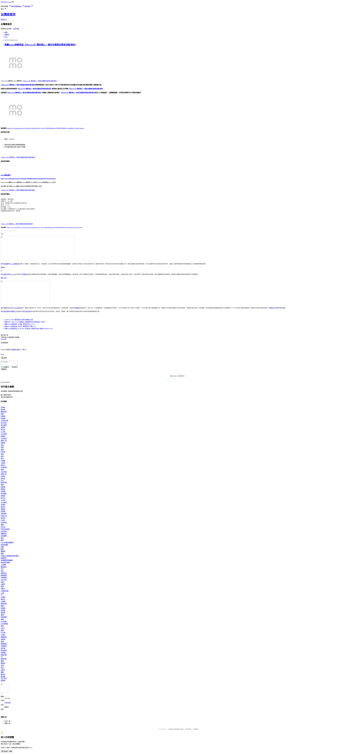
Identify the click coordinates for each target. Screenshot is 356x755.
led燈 (2, 593)
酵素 (2, 524)
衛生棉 (6, 311)
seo (2, 656)
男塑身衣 (25, 274)
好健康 (3, 511)
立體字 (3, 584)
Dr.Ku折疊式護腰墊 (7, 542)
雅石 (2, 538)
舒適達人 (13, 311)
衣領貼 (3, 407)
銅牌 (2, 586)
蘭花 (2, 540)
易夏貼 (3, 427)
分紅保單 (4, 531)
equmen (12, 274)
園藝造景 (4, 533)
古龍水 (3, 670)
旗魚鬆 (77, 308)
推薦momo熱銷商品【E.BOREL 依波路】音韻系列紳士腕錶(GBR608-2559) (28, 328)
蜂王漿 (3, 518)
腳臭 (2, 414)
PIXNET (164, 729)
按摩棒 (3, 639)
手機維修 (4, 646)
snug (2, 233)
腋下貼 (3, 429)
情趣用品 (4, 637)
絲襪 (2, 619)
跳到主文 (4, 19)
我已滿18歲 (4, 751)
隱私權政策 (188, 729)
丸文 (5, 278)
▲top (2, 354)
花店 (2, 571)
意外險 (3, 527)
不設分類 (16, 28)
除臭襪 (6, 264)
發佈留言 (3, 369)
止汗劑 (3, 432)
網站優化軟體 (5, 562)
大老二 (3, 628)
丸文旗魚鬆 (4, 624)
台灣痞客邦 (8, 14)
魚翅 (2, 469)
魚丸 (2, 458)
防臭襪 (3, 418)
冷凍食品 (4, 467)
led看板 (3, 601)
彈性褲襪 (4, 617)
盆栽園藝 (4, 536)
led (2, 595)
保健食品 (4, 513)
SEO (2, 569)
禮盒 (271, 308)
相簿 (5, 32)
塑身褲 (3, 676)
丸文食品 (18, 308)
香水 (2, 667)
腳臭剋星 (16, 264)
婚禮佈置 (4, 575)
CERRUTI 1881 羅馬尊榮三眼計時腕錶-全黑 (18, 320)
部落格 (6, 34)
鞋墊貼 (3, 436)
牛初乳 (3, 520)
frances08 (3, 339)
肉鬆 (2, 447)
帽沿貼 (3, 409)
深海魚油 (4, 522)
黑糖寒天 (4, 558)
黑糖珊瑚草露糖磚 (7, 560)
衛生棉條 (4, 650)
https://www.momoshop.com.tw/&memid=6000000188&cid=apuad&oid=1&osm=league (28, 178)
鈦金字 (3, 599)
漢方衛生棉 (26, 311)
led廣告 (3, 597)
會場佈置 (4, 577)
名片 (5, 37)
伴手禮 (276, 308)
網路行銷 (4, 655)
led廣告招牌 (4, 591)
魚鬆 (2, 278)
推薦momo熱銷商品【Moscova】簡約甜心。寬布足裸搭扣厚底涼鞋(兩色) (40, 44)
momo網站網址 (6, 175)
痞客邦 (14, 349)
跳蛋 (2, 641)
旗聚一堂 (4, 440)
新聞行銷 (4, 659)
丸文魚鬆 (4, 621)
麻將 (2, 626)
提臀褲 (3, 680)
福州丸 (3, 465)
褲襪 (2, 615)
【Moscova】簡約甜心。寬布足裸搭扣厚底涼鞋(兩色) (39, 81)
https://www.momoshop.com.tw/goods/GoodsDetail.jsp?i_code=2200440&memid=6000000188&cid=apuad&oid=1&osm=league (45, 128)
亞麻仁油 (4, 516)
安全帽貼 (4, 425)
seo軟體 (3, 565)
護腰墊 (3, 551)
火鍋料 (3, 463)
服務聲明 (195, 729)
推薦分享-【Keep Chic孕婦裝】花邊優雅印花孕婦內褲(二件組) (24, 322)
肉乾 (2, 456)
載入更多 (3, 358)
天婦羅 (3, 460)
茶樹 (2, 665)
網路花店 (4, 573)
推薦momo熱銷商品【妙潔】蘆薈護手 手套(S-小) (20, 326)
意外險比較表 (5, 529)
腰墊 (2, 549)
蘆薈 (2, 661)
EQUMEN (4, 678)
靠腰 (2, 547)
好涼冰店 (4, 423)
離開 (10, 751)
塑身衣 (3, 267)
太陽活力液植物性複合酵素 (10, 556)
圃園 (2, 672)
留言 (17, 349)
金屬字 (3, 588)
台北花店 (4, 580)
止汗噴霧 (4, 434)
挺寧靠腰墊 (4, 544)
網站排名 (4, 567)
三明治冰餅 (4, 420)
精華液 (3, 663)
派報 (2, 582)
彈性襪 (3, 612)
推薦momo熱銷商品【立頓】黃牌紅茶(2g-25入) (19, 324)
